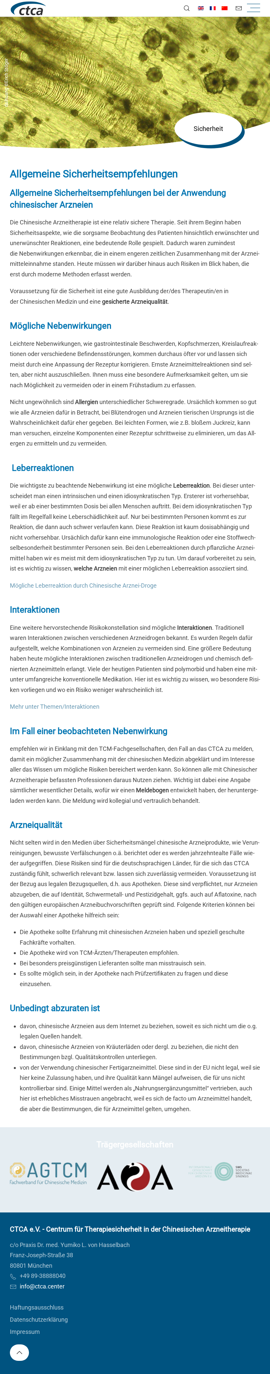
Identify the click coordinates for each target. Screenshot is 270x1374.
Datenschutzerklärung (39, 1319)
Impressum (25, 1331)
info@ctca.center (42, 1286)
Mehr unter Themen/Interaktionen (54, 706)
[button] (186, 8)
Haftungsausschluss (37, 1307)
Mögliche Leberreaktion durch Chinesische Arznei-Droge (83, 585)
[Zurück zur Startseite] (28, 8)
